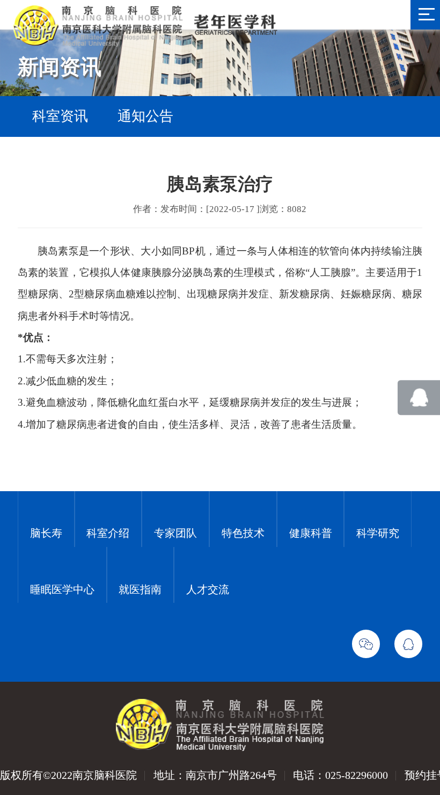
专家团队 (175, 533)
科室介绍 (107, 533)
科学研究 (377, 533)
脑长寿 (46, 533)
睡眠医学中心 (62, 589)
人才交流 (207, 589)
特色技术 (243, 533)
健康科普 (310, 533)
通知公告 (145, 116)
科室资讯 (60, 116)
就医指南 (140, 589)
